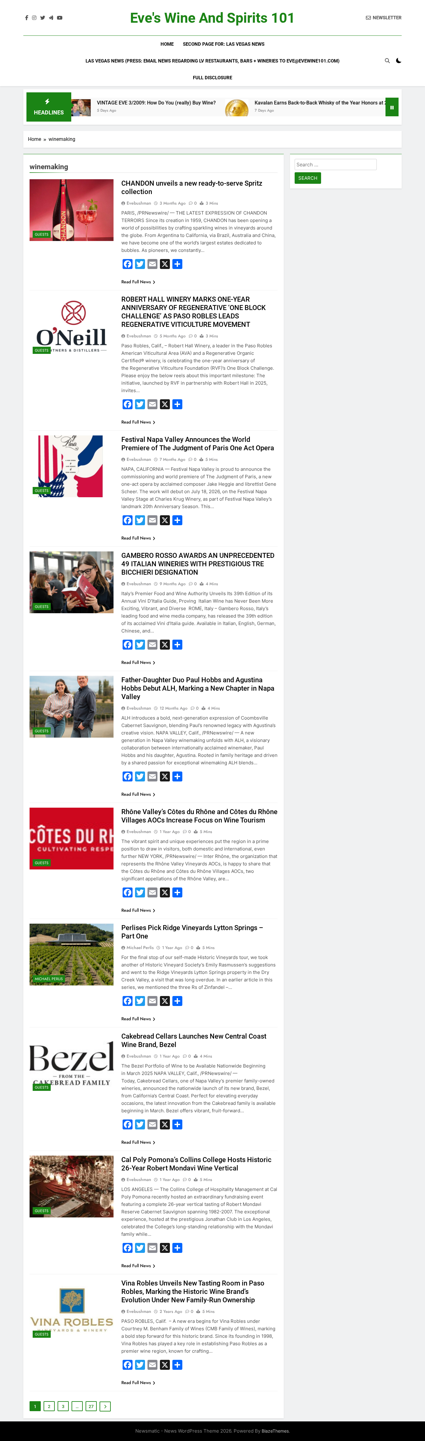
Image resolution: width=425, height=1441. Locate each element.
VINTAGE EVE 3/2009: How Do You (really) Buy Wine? (114, 103)
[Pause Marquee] (392, 107)
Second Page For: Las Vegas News (223, 44)
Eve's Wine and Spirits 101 (212, 18)
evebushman (139, 203)
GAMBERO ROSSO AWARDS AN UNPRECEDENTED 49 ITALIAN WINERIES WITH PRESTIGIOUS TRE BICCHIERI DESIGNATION (197, 564)
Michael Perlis (49, 979)
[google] (51, 18)
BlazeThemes (275, 1431)
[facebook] (26, 18)
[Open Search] (387, 60)
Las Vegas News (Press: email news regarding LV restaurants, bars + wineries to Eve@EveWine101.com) (212, 61)
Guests (42, 234)
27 (91, 1406)
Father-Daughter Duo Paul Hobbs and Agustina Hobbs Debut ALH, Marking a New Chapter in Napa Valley (197, 688)
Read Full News (136, 282)
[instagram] (34, 18)
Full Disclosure (212, 78)
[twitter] (42, 18)
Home (167, 44)
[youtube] (59, 18)
